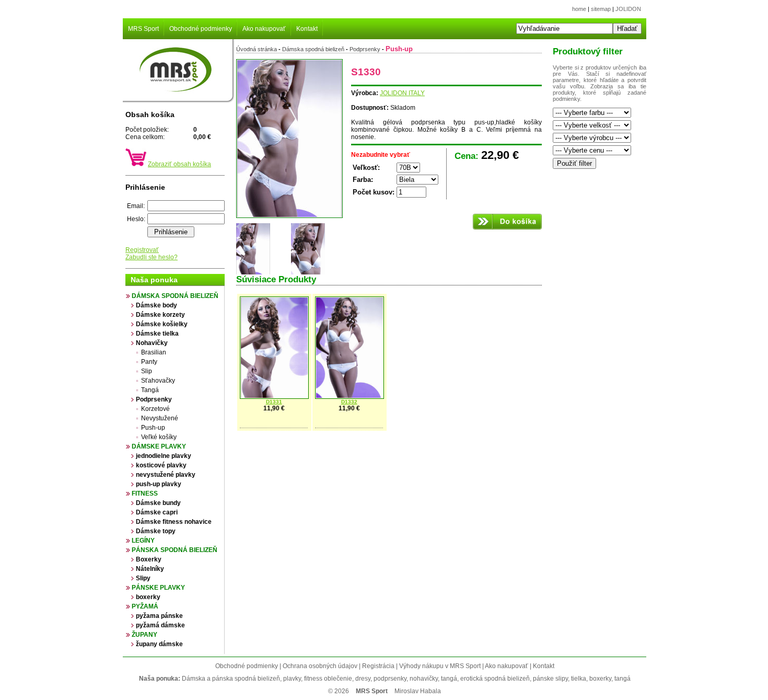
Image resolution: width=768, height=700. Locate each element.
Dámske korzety (160, 314)
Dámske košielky (162, 324)
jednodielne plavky (163, 456)
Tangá (150, 390)
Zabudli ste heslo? (151, 257)
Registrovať (142, 250)
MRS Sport (143, 28)
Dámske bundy (158, 503)
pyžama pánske (159, 615)
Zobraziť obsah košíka (179, 164)
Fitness (145, 493)
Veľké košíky (159, 437)
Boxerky (148, 559)
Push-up (153, 427)
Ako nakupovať (264, 28)
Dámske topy (156, 531)
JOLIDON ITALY (402, 93)
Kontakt (307, 28)
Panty (149, 361)
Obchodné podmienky (200, 28)
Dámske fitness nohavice (174, 521)
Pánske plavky (158, 587)
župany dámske (159, 644)
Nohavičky (152, 343)
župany (144, 634)
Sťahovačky (158, 380)
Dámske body (156, 305)
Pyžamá (145, 606)
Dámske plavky (159, 446)
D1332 (349, 402)
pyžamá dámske (160, 625)
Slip (146, 371)
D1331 (274, 402)
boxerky (148, 597)
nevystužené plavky (165, 474)
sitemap (601, 9)
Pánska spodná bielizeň (174, 550)
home (579, 9)
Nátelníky (150, 568)
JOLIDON (628, 9)
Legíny (143, 540)
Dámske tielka (157, 333)
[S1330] (289, 216)
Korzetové (155, 408)
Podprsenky (154, 399)
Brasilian (153, 352)
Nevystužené (159, 418)
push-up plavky (158, 484)
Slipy (143, 578)
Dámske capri (157, 512)
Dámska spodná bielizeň (175, 296)
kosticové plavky (161, 465)
